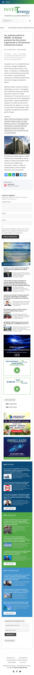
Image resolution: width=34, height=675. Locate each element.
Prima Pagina (7, 54)
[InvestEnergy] (17, 10)
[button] (3, 2)
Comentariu (6, 202)
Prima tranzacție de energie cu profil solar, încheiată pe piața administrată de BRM (17, 483)
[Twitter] (20, 671)
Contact (23, 662)
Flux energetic (22, 49)
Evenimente (23, 658)
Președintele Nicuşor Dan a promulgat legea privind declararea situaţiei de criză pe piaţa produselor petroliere (17, 552)
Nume (4, 213)
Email (4, 220)
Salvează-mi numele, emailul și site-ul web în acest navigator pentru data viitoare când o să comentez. (15, 231)
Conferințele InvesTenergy (17, 660)
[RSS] (13, 671)
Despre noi (10, 658)
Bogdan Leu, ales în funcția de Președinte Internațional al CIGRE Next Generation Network (16, 269)
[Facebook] (16, 671)
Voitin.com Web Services (20, 667)
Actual (15, 54)
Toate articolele (9, 508)
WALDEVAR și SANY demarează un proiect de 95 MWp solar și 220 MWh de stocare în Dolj (16, 323)
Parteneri (12, 662)
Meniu (7, 2)
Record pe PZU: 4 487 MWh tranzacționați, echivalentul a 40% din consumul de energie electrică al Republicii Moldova (17, 470)
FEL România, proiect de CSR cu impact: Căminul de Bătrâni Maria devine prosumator (15, 310)
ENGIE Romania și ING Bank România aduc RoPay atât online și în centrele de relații (16, 602)
